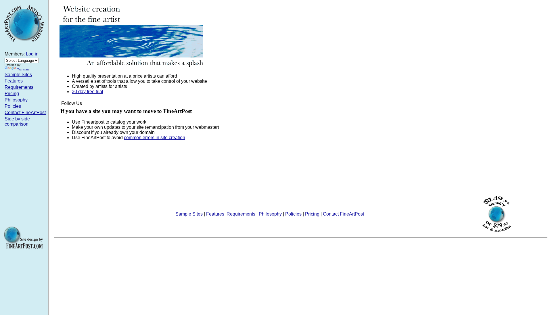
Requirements (19, 87)
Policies (13, 106)
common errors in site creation (154, 137)
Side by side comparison (17, 121)
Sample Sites (18, 74)
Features (14, 80)
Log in (32, 53)
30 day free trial (87, 91)
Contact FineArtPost (25, 112)
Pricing (12, 93)
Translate (23, 69)
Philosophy (16, 99)
